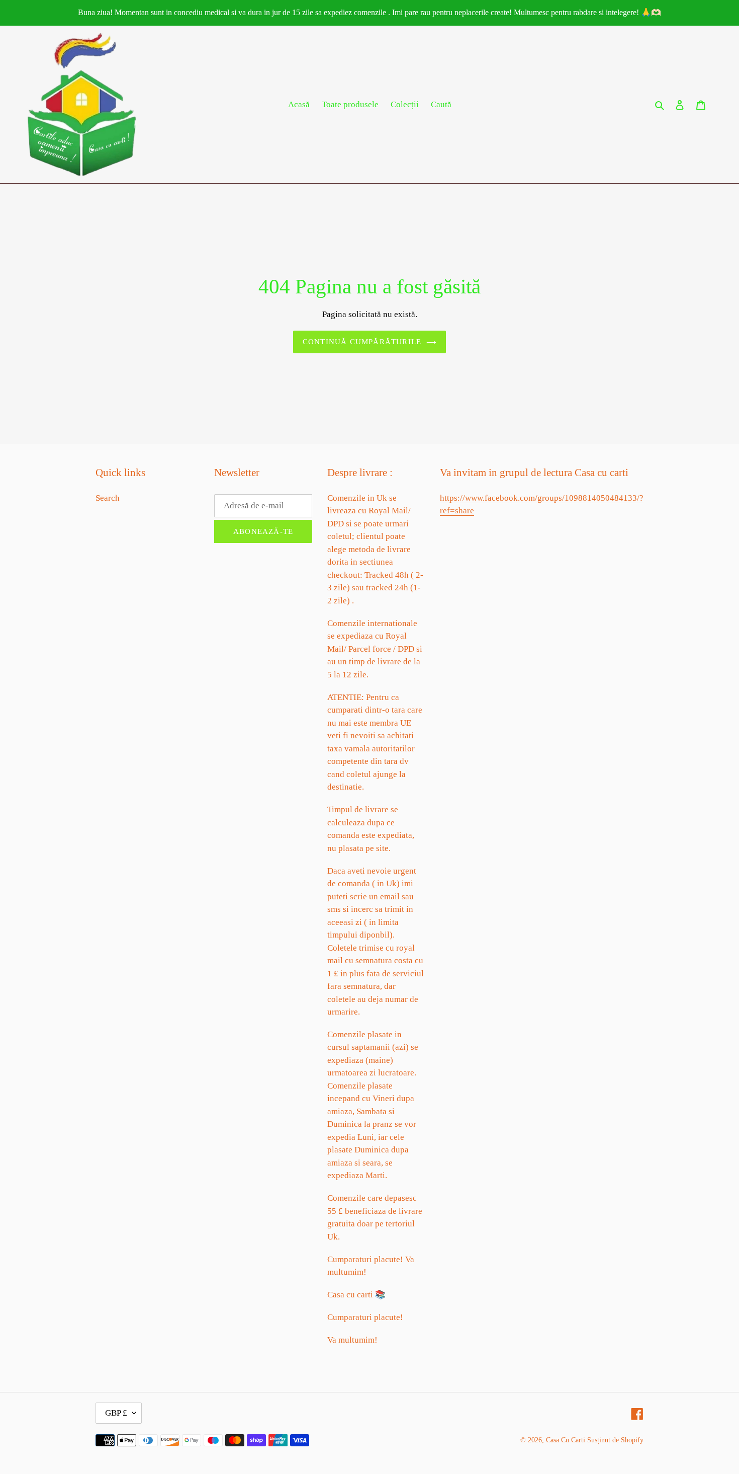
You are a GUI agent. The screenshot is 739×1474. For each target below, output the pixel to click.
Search (108, 498)
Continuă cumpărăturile (362, 342)
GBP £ (116, 1413)
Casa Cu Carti (565, 1440)
